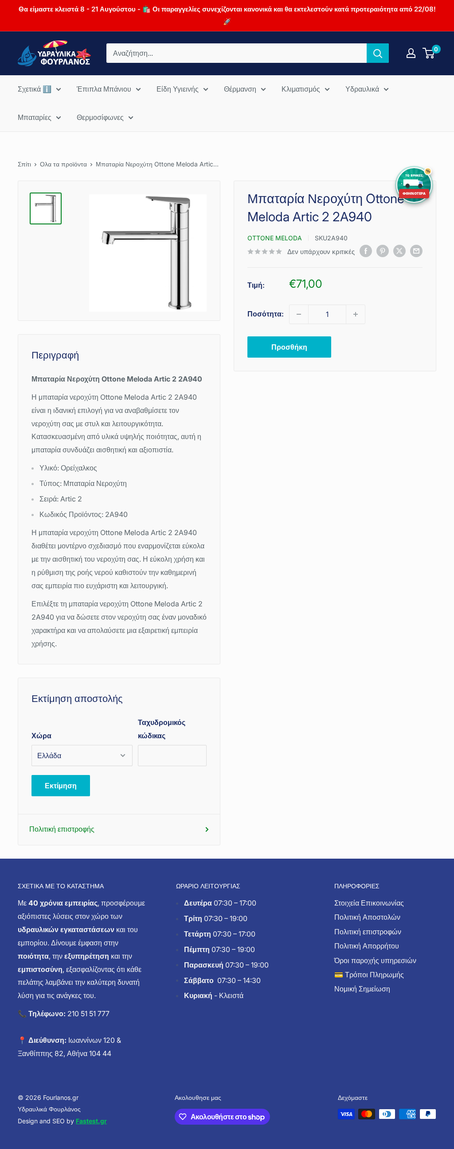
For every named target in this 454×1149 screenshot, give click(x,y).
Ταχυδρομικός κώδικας (161, 729)
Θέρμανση (240, 89)
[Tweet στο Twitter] (399, 251)
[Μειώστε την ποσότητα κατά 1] (299, 314)
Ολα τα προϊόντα (63, 164)
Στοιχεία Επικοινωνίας (369, 902)
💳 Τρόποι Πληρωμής (369, 974)
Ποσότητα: (265, 313)
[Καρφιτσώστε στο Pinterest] (382, 251)
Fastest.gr (91, 1121)
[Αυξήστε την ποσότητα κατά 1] (355, 314)
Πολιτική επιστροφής (61, 829)
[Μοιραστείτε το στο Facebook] (366, 251)
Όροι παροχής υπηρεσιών (375, 960)
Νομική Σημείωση (362, 988)
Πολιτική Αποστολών (367, 917)
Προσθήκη (289, 347)
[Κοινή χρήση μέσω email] (416, 251)
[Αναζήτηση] (378, 53)
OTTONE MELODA (274, 238)
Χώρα (41, 735)
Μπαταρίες (34, 117)
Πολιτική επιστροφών (367, 931)
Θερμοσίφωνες (100, 117)
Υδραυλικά (362, 89)
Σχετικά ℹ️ (34, 89)
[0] (428, 53)
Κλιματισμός (301, 89)
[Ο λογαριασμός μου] (411, 53)
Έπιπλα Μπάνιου (104, 89)
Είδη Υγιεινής (178, 89)
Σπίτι (24, 164)
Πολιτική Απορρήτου (366, 945)
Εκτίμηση (61, 785)
